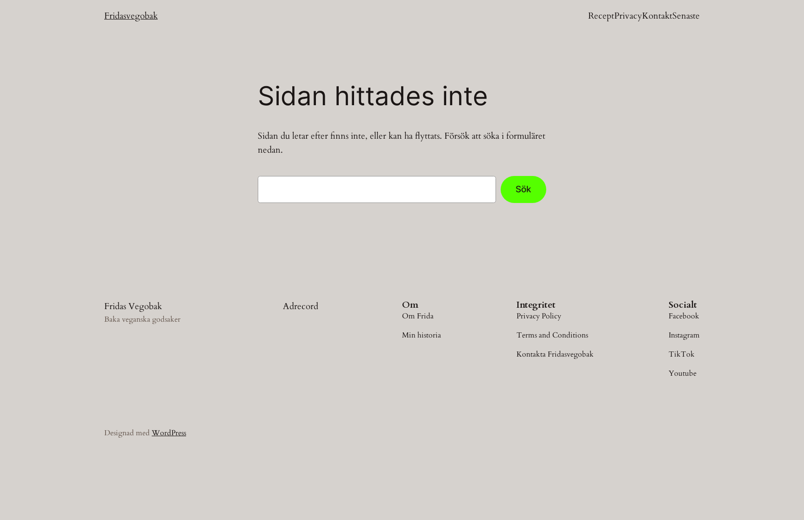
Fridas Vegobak (133, 306)
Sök (523, 189)
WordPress (169, 433)
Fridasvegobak (131, 16)
